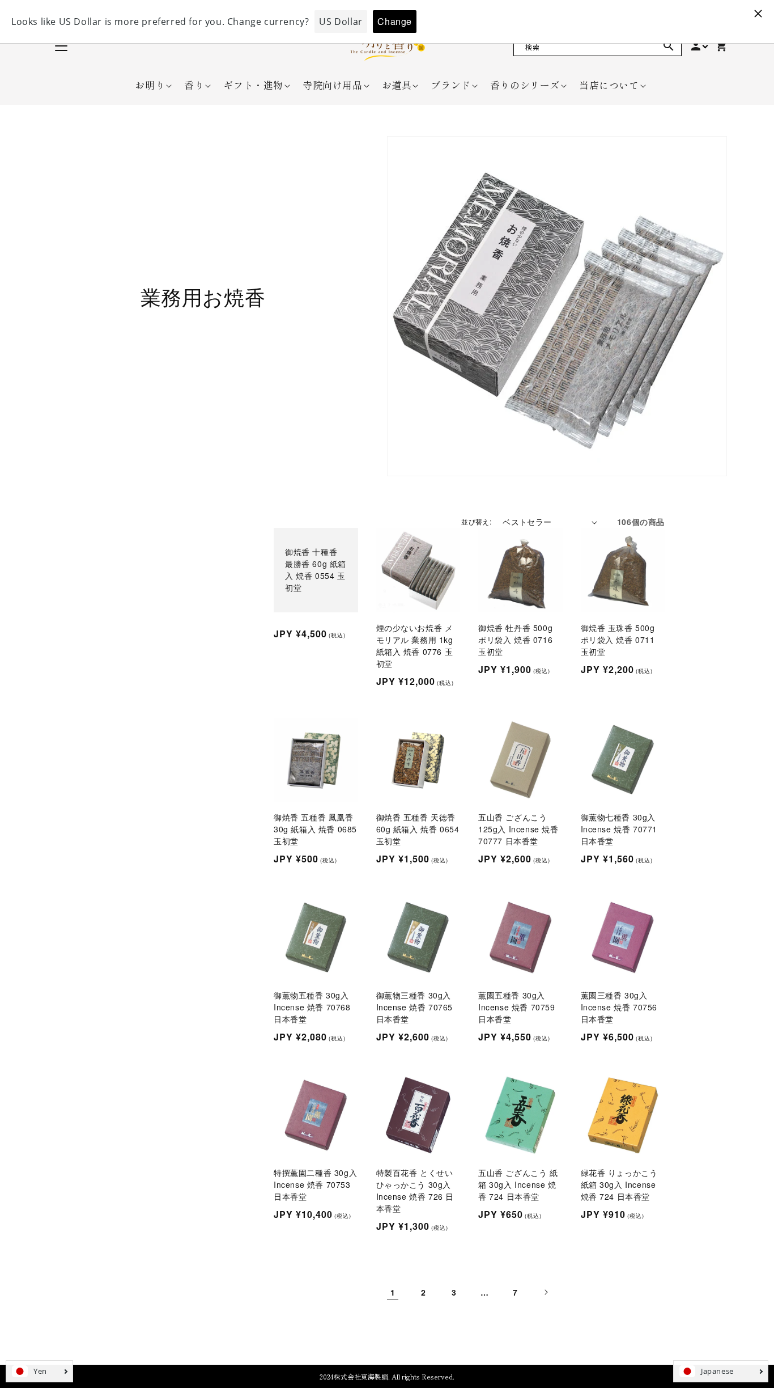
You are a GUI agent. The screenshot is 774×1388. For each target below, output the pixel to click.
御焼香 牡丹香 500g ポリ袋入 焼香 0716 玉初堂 (515, 639)
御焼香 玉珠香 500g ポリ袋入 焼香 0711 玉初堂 (618, 639)
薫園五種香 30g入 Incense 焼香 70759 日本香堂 (516, 1007)
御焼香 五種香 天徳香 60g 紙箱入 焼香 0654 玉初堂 (418, 829)
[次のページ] (545, 1292)
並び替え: (476, 521)
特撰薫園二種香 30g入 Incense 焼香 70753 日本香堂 (315, 1184)
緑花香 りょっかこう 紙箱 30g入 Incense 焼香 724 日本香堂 (619, 1184)
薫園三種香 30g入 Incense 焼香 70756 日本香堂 (619, 1007)
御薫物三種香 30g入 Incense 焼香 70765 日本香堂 (414, 1007)
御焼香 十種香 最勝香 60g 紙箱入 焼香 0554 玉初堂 (315, 569)
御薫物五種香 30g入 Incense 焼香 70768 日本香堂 (312, 1007)
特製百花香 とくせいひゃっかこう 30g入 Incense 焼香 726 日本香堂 (415, 1190)
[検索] (668, 46)
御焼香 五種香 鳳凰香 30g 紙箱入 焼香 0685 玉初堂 (315, 829)
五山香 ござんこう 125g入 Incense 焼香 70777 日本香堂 (518, 829)
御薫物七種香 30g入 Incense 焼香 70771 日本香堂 (619, 829)
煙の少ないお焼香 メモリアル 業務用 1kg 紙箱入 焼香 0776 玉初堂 (414, 645)
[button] (150, 85)
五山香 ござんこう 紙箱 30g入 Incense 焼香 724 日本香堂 (518, 1184)
